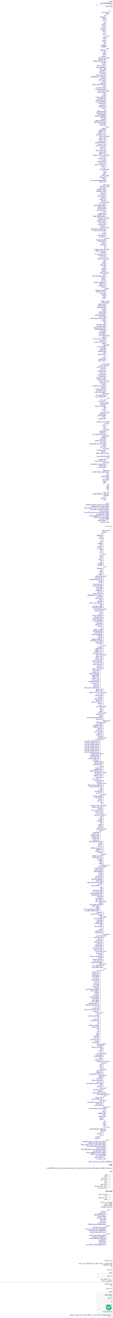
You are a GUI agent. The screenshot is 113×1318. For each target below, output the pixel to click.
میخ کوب (96, 992)
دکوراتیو (107, 288)
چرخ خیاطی (102, 199)
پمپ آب (97, 1006)
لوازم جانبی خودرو (104, 381)
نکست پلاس (103, 1179)
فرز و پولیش (95, 973)
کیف (108, 489)
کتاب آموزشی (102, 459)
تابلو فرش (96, 832)
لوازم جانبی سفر (104, 412)
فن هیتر (104, 271)
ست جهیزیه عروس (94, 758)
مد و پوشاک (106, 470)
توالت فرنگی (102, 316)
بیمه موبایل (103, 148)
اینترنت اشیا (102, 181)
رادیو (104, 232)
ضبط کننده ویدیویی (100, 67)
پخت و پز (106, 238)
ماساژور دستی (95, 885)
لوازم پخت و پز (102, 224)
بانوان (104, 481)
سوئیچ (104, 178)
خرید (107, 1233)
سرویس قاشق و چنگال (99, 216)
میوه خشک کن (102, 219)
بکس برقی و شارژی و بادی (91, 1009)
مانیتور (104, 64)
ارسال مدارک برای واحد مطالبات (100, 506)
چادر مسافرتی (102, 418)
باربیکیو (104, 243)
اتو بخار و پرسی (101, 195)
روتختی (104, 357)
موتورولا (103, 28)
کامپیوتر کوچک (102, 114)
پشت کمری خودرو (101, 388)
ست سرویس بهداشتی (100, 282)
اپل (105, 15)
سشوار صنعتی (95, 979)
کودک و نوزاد (105, 435)
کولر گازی (103, 265)
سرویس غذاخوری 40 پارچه (91, 747)
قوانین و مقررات (104, 521)
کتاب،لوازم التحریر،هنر (103, 456)
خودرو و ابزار (105, 363)
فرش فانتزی (95, 838)
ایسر (104, 43)
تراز (98, 1023)
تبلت (108, 48)
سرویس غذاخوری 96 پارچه (91, 744)
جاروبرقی (103, 192)
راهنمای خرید (102, 1239)
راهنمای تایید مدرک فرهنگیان (101, 517)
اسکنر (104, 174)
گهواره (104, 445)
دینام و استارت (102, 374)
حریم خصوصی (102, 1213)
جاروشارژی (102, 194)
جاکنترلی (103, 252)
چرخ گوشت (102, 225)
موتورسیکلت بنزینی (100, 396)
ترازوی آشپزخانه (101, 210)
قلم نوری (103, 62)
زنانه (108, 473)
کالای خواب (106, 345)
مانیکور (104, 343)
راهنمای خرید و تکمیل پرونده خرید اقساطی (97, 504)
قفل (104, 407)
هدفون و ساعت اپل (100, 89)
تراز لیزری (96, 978)
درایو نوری (103, 104)
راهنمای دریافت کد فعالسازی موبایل (99, 515)
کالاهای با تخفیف (107, 1205)
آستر (104, 428)
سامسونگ (103, 17)
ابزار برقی (103, 399)
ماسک (104, 310)
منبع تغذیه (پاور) (101, 98)
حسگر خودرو (102, 376)
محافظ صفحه (95, 675)
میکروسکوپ (102, 130)
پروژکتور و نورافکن (94, 1003)
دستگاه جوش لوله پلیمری (92, 989)
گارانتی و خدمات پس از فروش (97, 1235)
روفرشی (103, 279)
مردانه (107, 475)
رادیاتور (104, 268)
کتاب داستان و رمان (100, 460)
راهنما (107, 503)
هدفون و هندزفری (101, 87)
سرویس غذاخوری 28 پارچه (91, 748)
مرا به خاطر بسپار (105, 1279)
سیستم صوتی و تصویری (99, 385)
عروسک (103, 451)
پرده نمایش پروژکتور (100, 164)
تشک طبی (103, 348)
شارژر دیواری (102, 141)
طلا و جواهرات (105, 476)
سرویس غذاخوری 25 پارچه (91, 741)
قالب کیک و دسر (94, 756)
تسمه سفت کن (101, 371)
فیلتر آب (103, 308)
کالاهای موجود (108, 1203)
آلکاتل (105, 1176)
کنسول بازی (105, 429)
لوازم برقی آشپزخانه (103, 217)
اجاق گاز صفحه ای (101, 239)
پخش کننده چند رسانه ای (99, 230)
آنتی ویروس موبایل (100, 150)
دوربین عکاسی (102, 133)
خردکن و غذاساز (101, 221)
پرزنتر (104, 167)
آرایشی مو (103, 340)
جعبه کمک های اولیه (100, 329)
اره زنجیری (96, 995)
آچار (98, 1014)
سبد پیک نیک (95, 759)
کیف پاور (103, 159)
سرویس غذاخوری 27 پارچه (91, 742)
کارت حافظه (102, 153)
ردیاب (104, 410)
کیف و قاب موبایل (101, 145)
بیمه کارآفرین (102, 1241)
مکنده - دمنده (95, 1000)
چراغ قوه (103, 73)
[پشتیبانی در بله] (108, 1307)
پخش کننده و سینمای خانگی (98, 228)
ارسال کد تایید (108, 1294)
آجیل (104, 496)
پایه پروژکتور (102, 163)
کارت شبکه (102, 177)
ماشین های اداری (104, 169)
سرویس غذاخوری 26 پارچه (91, 752)
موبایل (107, 13)
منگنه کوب (96, 1036)
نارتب (104, 54)
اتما (108, 1210)
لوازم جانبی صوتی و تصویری (101, 249)
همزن (104, 211)
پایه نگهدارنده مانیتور (100, 115)
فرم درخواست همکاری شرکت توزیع (96, 1244)
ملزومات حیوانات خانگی (102, 453)
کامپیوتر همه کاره (101, 112)
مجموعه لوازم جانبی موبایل (91, 687)
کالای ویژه (106, 492)
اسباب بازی (106, 448)
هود (105, 246)
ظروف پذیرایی (102, 467)
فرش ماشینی (95, 833)
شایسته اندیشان (102, 1194)
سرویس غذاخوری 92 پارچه (91, 745)
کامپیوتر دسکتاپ (101, 111)
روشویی (103, 277)
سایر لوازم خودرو (101, 390)
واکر (104, 323)
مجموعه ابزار (95, 1042)
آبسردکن (103, 200)
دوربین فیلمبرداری (101, 134)
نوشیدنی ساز (102, 222)
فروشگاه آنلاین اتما (107, 1161)
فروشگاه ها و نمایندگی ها (99, 1236)
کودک (89, 1161)
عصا (104, 321)
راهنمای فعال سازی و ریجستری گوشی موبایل (96, 507)
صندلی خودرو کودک (100, 440)
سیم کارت (103, 147)
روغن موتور (102, 382)
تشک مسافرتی (102, 351)
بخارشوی (103, 197)
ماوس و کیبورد (102, 92)
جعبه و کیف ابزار (94, 1020)
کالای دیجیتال (105, 12)
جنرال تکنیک (103, 1184)
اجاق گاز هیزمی (101, 415)
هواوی (104, 53)
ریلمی (104, 26)
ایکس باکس (102, 431)
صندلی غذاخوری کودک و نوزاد (98, 443)
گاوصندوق (103, 404)
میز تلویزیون (102, 236)
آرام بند (104, 409)
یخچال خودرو (102, 414)
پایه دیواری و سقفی (100, 250)
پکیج (104, 260)
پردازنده (103, 108)
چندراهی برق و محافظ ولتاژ (98, 76)
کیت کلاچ (103, 368)
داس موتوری (95, 1008)
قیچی (97, 1033)
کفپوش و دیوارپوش (100, 290)
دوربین (107, 126)
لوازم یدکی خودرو (104, 365)
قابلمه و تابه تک (101, 208)
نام (111, 1301)
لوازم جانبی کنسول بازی (99, 434)
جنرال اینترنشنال (102, 1187)
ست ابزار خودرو (94, 1039)
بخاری (104, 261)
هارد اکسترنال (102, 59)
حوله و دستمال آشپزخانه (99, 276)
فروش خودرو (102, 1243)
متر (98, 1022)
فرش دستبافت (95, 835)
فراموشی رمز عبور (107, 1280)
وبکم (104, 93)
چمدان (104, 417)
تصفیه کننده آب (101, 305)
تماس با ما (103, 1219)
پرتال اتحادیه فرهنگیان (100, 1214)
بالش (104, 352)
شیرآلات (103, 286)
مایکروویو (103, 244)
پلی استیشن (102, 432)
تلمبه (97, 1028)
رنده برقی (96, 987)
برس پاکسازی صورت (100, 341)
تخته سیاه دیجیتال (101, 75)
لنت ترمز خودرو (101, 366)
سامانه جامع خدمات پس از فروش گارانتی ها (97, 512)
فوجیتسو (103, 45)
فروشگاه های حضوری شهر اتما (97, 1230)
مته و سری (96, 1019)
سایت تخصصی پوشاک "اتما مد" (100, 471)
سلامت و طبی (105, 302)
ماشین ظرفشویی (101, 191)
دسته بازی (103, 125)
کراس (104, 424)
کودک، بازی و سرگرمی (102, 421)
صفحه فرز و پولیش (94, 1025)
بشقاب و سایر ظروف (100, 205)
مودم (104, 86)
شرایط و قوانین (106, 1315)
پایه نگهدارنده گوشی (100, 142)
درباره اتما (103, 1221)
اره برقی (96, 981)
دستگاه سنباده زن (94, 997)
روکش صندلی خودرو (100, 392)
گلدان (104, 296)
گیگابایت (103, 46)
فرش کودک (96, 840)
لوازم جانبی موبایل (104, 136)
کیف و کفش (102, 465)
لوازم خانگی (105, 184)
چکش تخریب (95, 986)
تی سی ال (103, 29)
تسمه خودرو (102, 370)
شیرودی (97, 1138)
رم (105, 109)
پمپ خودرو (103, 373)
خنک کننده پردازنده (101, 97)
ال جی (104, 20)
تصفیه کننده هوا (101, 307)
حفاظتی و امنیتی (104, 403)
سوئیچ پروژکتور (101, 161)
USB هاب (103, 117)
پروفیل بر (96, 993)
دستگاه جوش (95, 976)
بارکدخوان (103, 78)
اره (98, 1030)
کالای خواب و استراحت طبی (98, 318)
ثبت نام (110, 1283)
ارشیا (105, 1182)
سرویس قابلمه (102, 206)
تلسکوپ (103, 128)
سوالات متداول (102, 520)
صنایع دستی (105, 462)
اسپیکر (104, 81)
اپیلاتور (97, 907)
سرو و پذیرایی (102, 203)
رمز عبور (109, 1275)
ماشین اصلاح (95, 905)
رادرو (104, 426)
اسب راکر (103, 442)
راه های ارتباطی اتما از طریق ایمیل (99, 509)
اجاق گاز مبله (102, 241)
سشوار (104, 337)
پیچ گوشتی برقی (94, 990)
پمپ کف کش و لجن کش (92, 1004)
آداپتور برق (103, 257)
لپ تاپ (107, 35)
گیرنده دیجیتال (102, 235)
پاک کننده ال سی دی (100, 254)
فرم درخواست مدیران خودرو (98, 1232)
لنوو (105, 42)
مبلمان (104, 297)
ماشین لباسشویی (101, 189)
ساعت (107, 478)
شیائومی (103, 24)
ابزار (108, 398)
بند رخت (103, 280)
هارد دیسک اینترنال (101, 100)
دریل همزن (96, 1011)
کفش (107, 487)
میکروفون (103, 82)
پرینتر (104, 170)
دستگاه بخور (102, 334)
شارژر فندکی (102, 139)
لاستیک (104, 384)
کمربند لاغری (102, 312)
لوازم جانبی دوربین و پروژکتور (101, 155)
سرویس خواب (102, 360)
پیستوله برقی (95, 998)
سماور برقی (95, 778)
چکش (97, 1034)
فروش (107, 1225)
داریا (104, 32)
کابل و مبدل (102, 152)
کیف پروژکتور (102, 158)
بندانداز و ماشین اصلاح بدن (92, 910)
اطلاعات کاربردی (104, 518)
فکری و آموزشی (101, 450)
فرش (104, 274)
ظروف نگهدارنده (94, 755)
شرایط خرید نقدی (104, 510)
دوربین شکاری (102, 131)
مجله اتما (103, 1211)
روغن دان (96, 1037)
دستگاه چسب (95, 1001)
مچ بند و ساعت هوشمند (99, 60)
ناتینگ (104, 31)
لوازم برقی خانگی (104, 186)
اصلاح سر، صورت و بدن (99, 338)
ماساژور (103, 319)
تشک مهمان (102, 349)
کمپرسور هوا (95, 975)
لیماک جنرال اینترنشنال (100, 1186)
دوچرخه (107, 423)
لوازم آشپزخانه (105, 202)
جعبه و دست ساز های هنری (98, 464)
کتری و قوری (102, 213)
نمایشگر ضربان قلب (100, 315)
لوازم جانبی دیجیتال (103, 57)
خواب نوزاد (103, 439)
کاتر (98, 1031)
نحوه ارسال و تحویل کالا (99, 1227)
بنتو (106, 1174)
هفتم (105, 1199)
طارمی (97, 1136)
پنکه (104, 266)
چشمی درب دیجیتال (100, 406)
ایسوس (104, 40)
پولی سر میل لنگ (101, 377)
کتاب (107, 457)
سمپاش (97, 1040)
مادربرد (104, 95)
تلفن (104, 172)
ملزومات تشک (102, 354)
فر (105, 247)
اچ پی (104, 39)
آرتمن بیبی (104, 1178)
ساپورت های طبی (101, 324)
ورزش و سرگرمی (97, 1161)
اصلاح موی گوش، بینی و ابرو (91, 909)
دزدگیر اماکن (102, 71)
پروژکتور (103, 166)
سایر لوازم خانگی (104, 272)
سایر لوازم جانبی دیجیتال (99, 84)
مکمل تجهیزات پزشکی (99, 327)
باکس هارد (103, 70)
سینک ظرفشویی (101, 214)
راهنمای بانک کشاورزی (103, 514)
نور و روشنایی (102, 285)
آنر (105, 21)
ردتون (104, 34)
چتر (108, 484)
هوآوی (104, 18)
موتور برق (96, 984)
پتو (105, 356)
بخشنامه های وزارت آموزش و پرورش (95, 1228)
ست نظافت (102, 283)
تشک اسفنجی (102, 359)
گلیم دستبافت (95, 836)
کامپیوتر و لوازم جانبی (103, 90)
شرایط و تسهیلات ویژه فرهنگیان (97, 1224)
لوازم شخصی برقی (104, 335)
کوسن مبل (103, 293)
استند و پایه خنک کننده (100, 122)
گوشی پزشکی (102, 304)
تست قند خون (102, 313)
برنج (104, 500)
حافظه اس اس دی (100, 101)
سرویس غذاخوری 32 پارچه (91, 750)
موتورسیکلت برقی (101, 395)
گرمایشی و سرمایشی (103, 258)
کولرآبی (104, 263)
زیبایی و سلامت (105, 301)
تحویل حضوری (102, 1222)
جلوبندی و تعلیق (101, 379)
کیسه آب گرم (102, 332)
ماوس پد (103, 119)
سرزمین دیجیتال (102, 1197)
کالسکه (104, 437)
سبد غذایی (103, 498)
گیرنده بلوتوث (102, 255)
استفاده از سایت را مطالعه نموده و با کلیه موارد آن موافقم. (89, 1315)
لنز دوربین (103, 156)
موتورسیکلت (105, 393)
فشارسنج (103, 330)
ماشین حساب (102, 79)
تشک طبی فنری (101, 346)
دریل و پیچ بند (95, 971)
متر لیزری (96, 982)
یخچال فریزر (102, 188)
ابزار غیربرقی (102, 401)
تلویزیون (103, 233)
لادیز (106, 1196)
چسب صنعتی (95, 1026)
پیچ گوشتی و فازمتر (93, 1015)
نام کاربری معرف (107, 1311)
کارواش (103, 387)
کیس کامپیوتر (102, 103)
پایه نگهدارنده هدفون (100, 120)
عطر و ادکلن (105, 479)
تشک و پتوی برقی (101, 326)
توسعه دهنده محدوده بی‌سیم (98, 180)
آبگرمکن (103, 269)
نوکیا (104, 23)
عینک (107, 485)
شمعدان (103, 294)
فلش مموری (102, 68)
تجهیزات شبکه (105, 175)
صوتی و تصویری (104, 227)
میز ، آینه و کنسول (101, 291)
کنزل (105, 1181)
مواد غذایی (106, 495)
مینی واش (103, 446)
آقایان (104, 482)
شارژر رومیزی (102, 144)
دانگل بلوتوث (102, 123)
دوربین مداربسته (101, 65)
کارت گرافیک (102, 106)
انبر (98, 1017)
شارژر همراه (102, 137)
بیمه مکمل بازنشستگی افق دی (100, 493)
